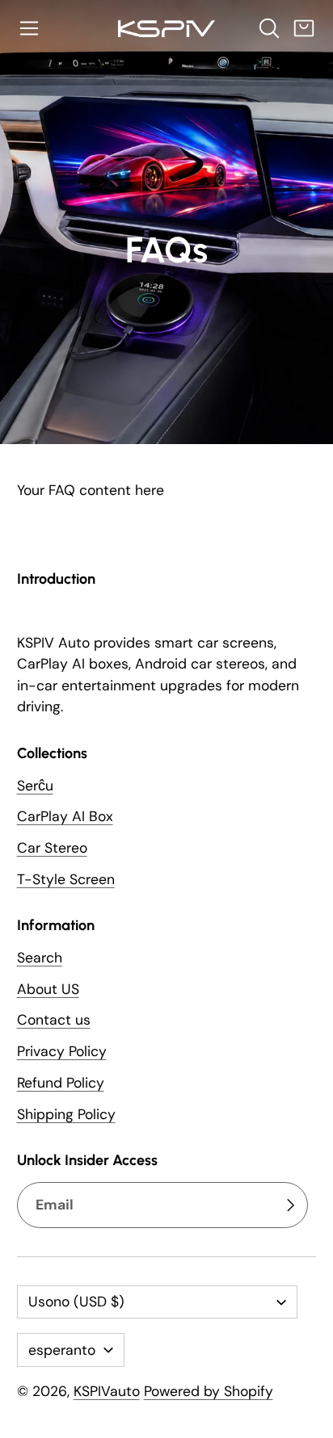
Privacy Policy (62, 1051)
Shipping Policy (66, 1114)
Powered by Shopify (208, 1391)
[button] (29, 28)
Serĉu (35, 785)
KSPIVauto (107, 1391)
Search (39, 957)
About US (48, 989)
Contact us (54, 1020)
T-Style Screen (66, 879)
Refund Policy (60, 1083)
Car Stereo (52, 848)
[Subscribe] (290, 1205)
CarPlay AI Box (65, 816)
